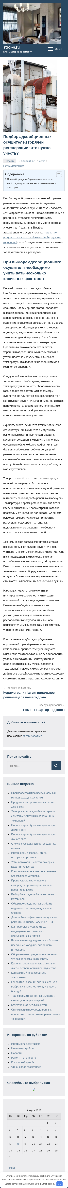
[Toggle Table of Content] (57, 174)
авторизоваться (32, 735)
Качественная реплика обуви (29, 1004)
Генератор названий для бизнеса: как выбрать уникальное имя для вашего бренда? (34, 986)
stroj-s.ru (11, 47)
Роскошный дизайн (22, 1062)
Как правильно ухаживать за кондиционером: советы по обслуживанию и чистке (28, 931)
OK (59, 1183)
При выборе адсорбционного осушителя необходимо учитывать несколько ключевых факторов (32, 183)
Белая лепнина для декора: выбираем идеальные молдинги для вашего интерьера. (34, 945)
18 (18, 1143)
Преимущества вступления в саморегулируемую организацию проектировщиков (31, 885)
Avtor (42, 160)
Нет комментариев (13, 165)
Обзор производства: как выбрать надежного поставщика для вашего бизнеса (32, 908)
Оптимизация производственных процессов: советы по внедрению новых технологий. (35, 1014)
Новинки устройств (22, 1048)
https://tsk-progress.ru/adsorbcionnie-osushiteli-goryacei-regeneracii (32, 237)
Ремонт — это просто (23, 1057)
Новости (9, 160)
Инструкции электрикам (25, 1043)
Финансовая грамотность (26, 1066)
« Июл (11, 1167)
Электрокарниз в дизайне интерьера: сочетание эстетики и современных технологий (33, 816)
